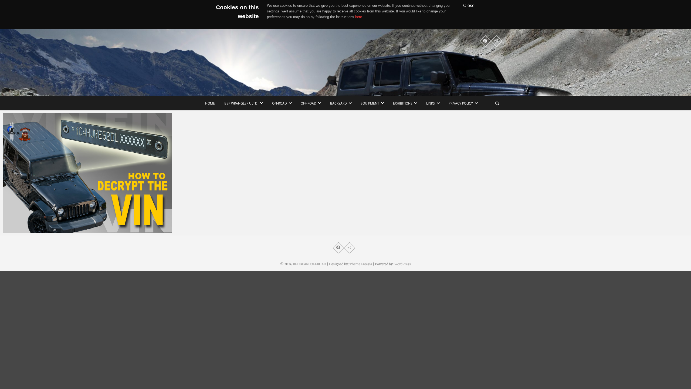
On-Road (279, 103)
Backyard (338, 103)
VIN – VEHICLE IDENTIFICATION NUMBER (47, 230)
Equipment (370, 103)
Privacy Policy (461, 103)
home (210, 103)
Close (469, 5)
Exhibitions (402, 103)
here (358, 17)
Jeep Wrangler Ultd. (241, 103)
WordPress (402, 264)
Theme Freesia (361, 264)
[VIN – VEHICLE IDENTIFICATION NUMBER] (87, 173)
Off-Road (308, 103)
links (430, 103)
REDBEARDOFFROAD (309, 264)
